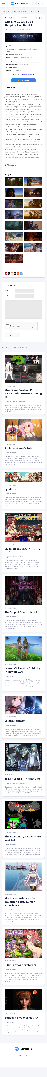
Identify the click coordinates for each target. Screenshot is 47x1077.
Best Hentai (21, 3)
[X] (9, 273)
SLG (24, 49)
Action (13, 49)
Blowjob (7, 51)
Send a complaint (28, 75)
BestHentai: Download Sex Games (13, 11)
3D (10, 49)
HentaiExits (9, 18)
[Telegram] (21, 273)
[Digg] (15, 273)
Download (24, 80)
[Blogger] (12, 273)
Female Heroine (32, 49)
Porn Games (30, 11)
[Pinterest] (6, 273)
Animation (19, 49)
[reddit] (18, 273)
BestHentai (26, 1048)
